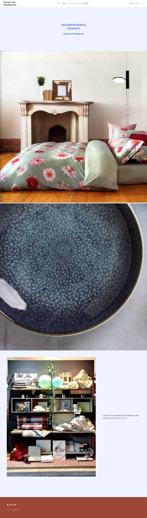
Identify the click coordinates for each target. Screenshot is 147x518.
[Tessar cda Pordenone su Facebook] (7, 496)
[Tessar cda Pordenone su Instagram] (13, 496)
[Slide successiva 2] (71, 194)
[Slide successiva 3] (73, 194)
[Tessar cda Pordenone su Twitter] (9, 496)
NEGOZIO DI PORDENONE (74, 3)
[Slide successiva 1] (69, 194)
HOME (59, 3)
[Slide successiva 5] (77, 194)
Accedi (137, 3)
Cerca (131, 3)
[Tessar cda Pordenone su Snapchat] (15, 496)
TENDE (64, 3)
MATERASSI (85, 3)
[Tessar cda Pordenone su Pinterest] (11, 496)
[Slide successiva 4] (75, 194)
